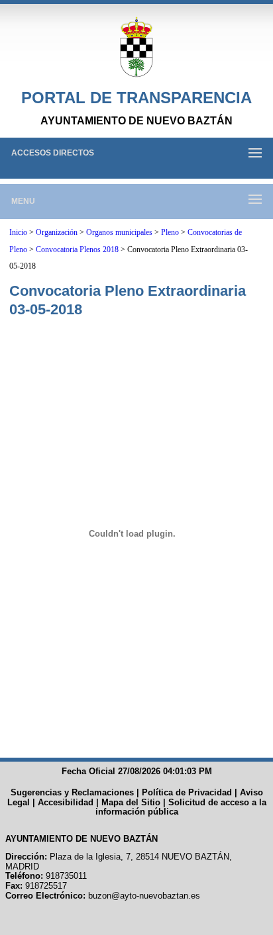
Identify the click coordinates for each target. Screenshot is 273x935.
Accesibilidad (65, 802)
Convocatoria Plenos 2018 (77, 249)
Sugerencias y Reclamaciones (72, 792)
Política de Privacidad (187, 792)
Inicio (18, 232)
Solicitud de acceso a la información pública (180, 807)
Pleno (170, 232)
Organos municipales (119, 232)
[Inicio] (136, 48)
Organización (57, 232)
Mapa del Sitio (130, 802)
